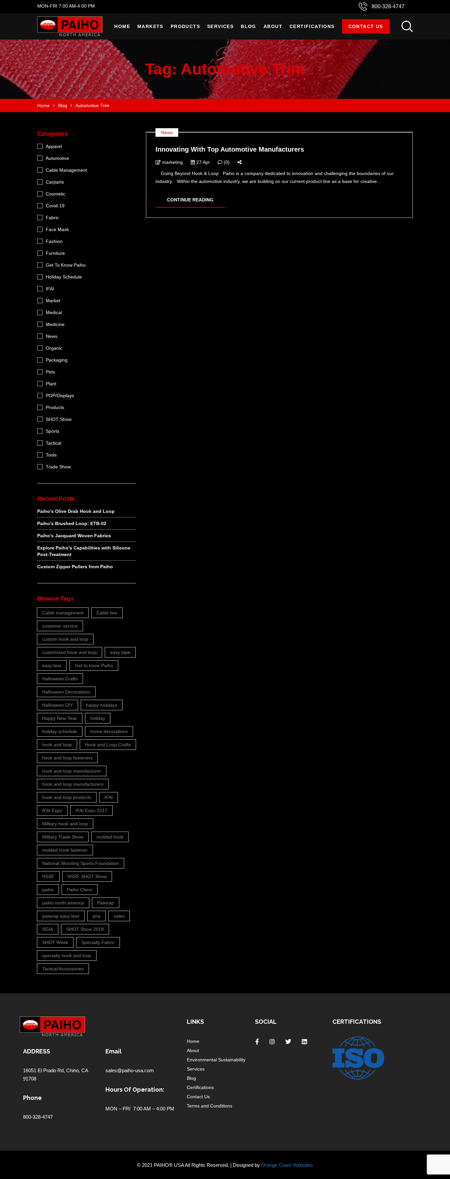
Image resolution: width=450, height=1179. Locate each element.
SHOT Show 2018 (85, 929)
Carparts (55, 182)
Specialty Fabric (98, 942)
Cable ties (107, 612)
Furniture (55, 253)
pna (96, 916)
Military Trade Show (62, 837)
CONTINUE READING (190, 199)
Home (122, 26)
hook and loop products (66, 797)
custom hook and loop (65, 639)
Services (220, 26)
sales (119, 916)
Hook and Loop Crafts (108, 744)
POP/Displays (60, 395)
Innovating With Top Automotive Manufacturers (229, 149)
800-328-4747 (388, 6)
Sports (52, 431)
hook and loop (57, 744)
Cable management (62, 612)
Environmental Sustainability (216, 1059)
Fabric (52, 217)
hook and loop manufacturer (71, 771)
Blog (248, 26)
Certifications (312, 26)
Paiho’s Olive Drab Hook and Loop (76, 511)
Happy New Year (59, 718)
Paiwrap (105, 902)
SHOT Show (58, 419)
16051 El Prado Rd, (44, 1070)
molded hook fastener (65, 850)
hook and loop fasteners (67, 757)
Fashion (54, 241)
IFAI (50, 288)
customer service (60, 626)
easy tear (52, 665)
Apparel (54, 146)
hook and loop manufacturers (72, 784)
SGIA (47, 929)
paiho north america (63, 902)
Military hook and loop (65, 823)
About (273, 26)
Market (53, 300)
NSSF (48, 876)
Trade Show (58, 466)
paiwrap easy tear (60, 916)
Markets (150, 26)
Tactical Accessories (63, 968)
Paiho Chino (79, 889)
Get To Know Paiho (66, 265)
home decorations (109, 731)
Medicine (55, 324)
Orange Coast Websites (287, 1165)
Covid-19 (55, 205)
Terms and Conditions (209, 1105)
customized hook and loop (69, 652)
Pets (50, 371)
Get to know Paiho (94, 665)
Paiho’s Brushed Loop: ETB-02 (71, 523)
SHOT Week (55, 942)
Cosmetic (55, 193)
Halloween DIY (57, 705)
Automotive (57, 158)
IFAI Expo (52, 810)
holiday (97, 718)
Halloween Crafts (60, 678)
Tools (51, 454)
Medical (54, 312)
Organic (54, 348)
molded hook (110, 837)
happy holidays (101, 705)
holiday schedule (59, 731)
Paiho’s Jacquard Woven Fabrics (74, 535)
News (167, 132)
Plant (51, 383)
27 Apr (202, 162)
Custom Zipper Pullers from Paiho (75, 566)
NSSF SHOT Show (87, 876)
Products (185, 26)
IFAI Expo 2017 (91, 810)
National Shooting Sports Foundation (80, 863)
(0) (226, 162)
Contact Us (366, 26)
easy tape (120, 652)
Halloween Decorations (66, 691)
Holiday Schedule (64, 277)
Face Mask (57, 229)
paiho (48, 889)
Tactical (53, 443)
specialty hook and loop (66, 955)
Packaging (57, 360)
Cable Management (66, 170)
